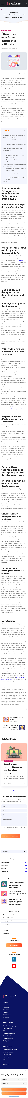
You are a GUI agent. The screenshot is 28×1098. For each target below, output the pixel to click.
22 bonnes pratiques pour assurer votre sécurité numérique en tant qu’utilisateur (13, 409)
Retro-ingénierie (7, 1057)
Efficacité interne (7, 1028)
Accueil (5, 15)
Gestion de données (8, 1038)
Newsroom (6, 1010)
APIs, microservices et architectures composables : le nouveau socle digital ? (17, 893)
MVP (4, 927)
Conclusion (5, 182)
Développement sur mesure (10, 915)
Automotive (6, 1064)
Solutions (3, 868)
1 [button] (13, 790)
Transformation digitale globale (11, 1026)
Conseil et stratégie (8, 918)
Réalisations (6, 1005)
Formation (5, 930)
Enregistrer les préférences (14, 1093)
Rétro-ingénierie (7, 924)
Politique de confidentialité (14, 1096)
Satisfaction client (7, 1036)
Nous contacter (7, 1015)
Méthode (5, 1002)
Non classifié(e (5, 865)
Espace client (6, 1017)
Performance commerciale (9, 1033)
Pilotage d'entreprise (8, 1041)
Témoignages (4, 871)
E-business (6, 1031)
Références (6, 1007)
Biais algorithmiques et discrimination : (15, 153)
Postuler (5, 1012)
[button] (26, 1070)
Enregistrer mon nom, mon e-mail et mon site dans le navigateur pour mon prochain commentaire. (14, 830)
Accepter (14, 1089)
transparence (20, 260)
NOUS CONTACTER (14, 945)
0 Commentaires (13, 48)
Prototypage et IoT (8, 1054)
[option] (14, 764)
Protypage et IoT (7, 921)
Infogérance (6, 933)
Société (5, 1000)
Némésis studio (13, 15)
